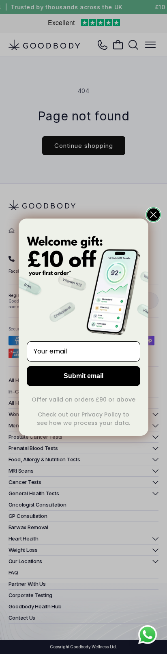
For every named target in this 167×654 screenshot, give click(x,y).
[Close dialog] (153, 215)
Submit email (83, 375)
